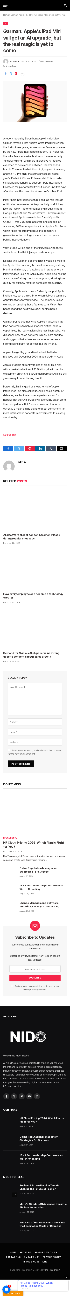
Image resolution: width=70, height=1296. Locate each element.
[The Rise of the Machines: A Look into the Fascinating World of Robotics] (10, 1227)
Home (6, 15)
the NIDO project (52, 1269)
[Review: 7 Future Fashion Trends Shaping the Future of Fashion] (10, 1190)
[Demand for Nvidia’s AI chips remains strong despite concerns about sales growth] (35, 628)
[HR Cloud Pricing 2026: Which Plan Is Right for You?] (35, 813)
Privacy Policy (29, 989)
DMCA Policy (31, 1257)
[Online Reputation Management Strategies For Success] (10, 872)
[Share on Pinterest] (16, 73)
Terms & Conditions (35, 1262)
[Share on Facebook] (5, 73)
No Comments (47, 61)
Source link (9, 434)
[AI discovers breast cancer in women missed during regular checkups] (35, 510)
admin (16, 61)
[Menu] (5, 5)
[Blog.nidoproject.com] (35, 5)
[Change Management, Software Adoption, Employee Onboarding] (10, 907)
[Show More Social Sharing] (22, 73)
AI (5, 23)
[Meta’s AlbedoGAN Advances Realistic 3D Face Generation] (10, 1208)
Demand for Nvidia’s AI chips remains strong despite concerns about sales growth (31, 654)
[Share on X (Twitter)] (10, 73)
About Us (25, 1252)
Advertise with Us (46, 1252)
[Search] (65, 5)
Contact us (13, 1257)
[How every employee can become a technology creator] (35, 569)
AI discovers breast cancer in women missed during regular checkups (31, 536)
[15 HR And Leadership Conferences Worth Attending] (10, 890)
